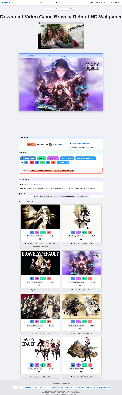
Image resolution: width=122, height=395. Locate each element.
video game (28, 184)
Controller (42, 188)
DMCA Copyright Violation (84, 387)
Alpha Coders (5, 2)
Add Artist (31, 144)
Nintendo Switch (77, 188)
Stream (52, 188)
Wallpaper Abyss (55, 9)
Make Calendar (67, 158)
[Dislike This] (90, 278)
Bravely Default (38, 184)
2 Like (42, 158)
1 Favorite (53, 158)
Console (65, 188)
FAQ (21, 387)
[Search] (57, 2)
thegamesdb (86, 239)
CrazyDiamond (57, 144)
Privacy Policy (28, 387)
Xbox (47, 188)
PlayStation (29, 188)
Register (117, 2)
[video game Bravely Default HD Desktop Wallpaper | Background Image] (81, 275)
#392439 (68, 196)
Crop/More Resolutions (85, 158)
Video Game (52, 243)
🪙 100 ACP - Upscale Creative (40, 171)
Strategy (85, 188)
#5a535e (72, 196)
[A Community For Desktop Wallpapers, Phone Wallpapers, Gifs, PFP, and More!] (47, 9)
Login (112, 2)
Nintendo (36, 188)
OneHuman (45, 239)
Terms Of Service (39, 387)
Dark (31, 243)
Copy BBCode (63, 162)
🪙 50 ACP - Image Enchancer (63, 171)
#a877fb (64, 196)
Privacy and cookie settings (102, 387)
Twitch (70, 188)
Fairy (45, 243)
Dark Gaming (45, 246)
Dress (40, 243)
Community (105, 2)
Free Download (29, 158)
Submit (97, 2)
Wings (35, 243)
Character (91, 188)
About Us (14, 387)
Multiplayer (58, 188)
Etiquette (60, 387)
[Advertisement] (61, 123)
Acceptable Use (51, 387)
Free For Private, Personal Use (80, 143)
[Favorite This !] (78, 278)
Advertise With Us (70, 387)
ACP (24, 171)
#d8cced (60, 196)
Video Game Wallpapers (69, 9)
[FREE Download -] (73, 278)
